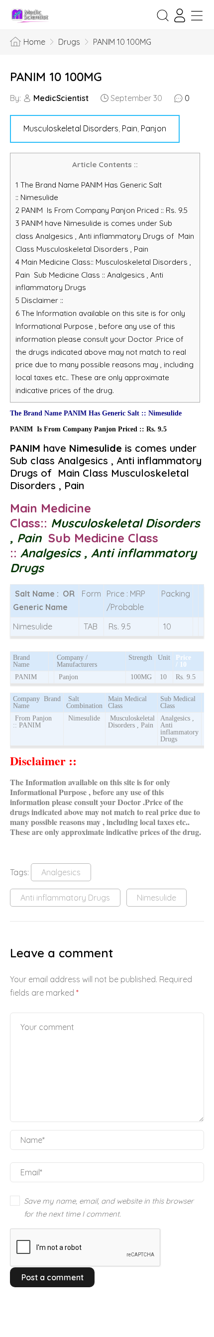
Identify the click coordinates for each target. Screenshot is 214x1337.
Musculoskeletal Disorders (70, 128)
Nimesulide (156, 898)
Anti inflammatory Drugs (65, 898)
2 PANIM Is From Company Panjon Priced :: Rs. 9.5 (101, 210)
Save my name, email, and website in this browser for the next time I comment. (109, 1207)
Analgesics (61, 872)
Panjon (153, 128)
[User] (179, 15)
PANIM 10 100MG (56, 76)
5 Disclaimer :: (39, 300)
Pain (129, 128)
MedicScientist (61, 98)
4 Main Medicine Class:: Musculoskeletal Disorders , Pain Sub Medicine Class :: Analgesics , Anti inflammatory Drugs (103, 275)
